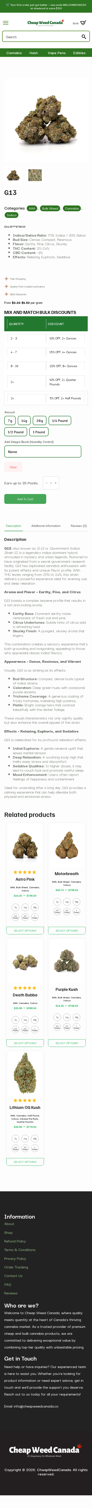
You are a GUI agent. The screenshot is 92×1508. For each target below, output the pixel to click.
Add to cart (25, 499)
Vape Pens (57, 52)
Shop (8, 1232)
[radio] (10, 420)
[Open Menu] (5, 22)
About (9, 1223)
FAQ (7, 1284)
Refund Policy (15, 1241)
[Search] (83, 36)
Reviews (11, 1293)
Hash (34, 52)
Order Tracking (16, 1267)
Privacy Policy (15, 1258)
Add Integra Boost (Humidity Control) (29, 441)
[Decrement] (46, 483)
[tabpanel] (46, 668)
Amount (9, 412)
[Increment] (55, 483)
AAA (32, 208)
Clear (13, 467)
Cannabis (14, 52)
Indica (11, 214)
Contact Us (13, 1275)
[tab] (13, 525)
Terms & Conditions (20, 1249)
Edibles (79, 52)
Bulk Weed (50, 208)
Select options (25, 930)
